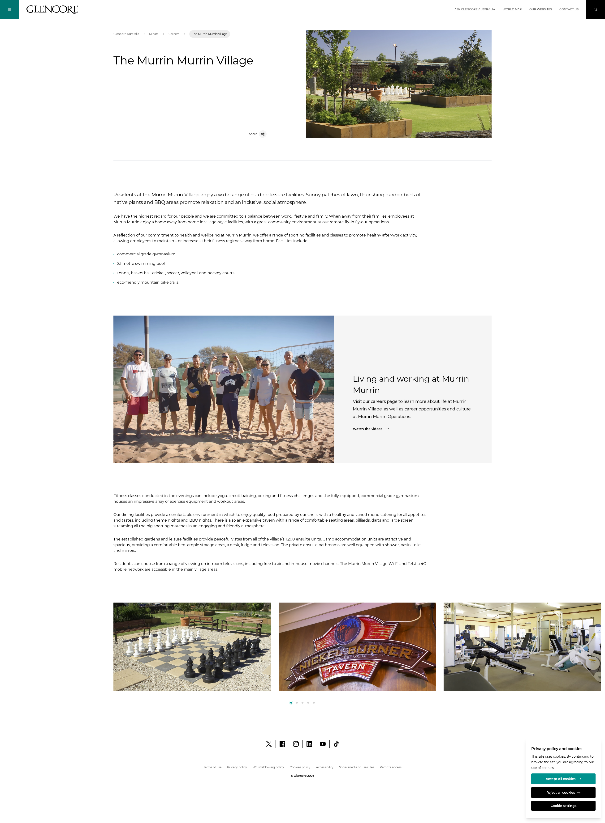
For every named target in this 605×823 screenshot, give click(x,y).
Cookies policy (300, 767)
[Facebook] (282, 744)
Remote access (391, 767)
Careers (174, 34)
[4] (314, 703)
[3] (308, 703)
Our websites (540, 9)
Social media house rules (356, 767)
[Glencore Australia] (52, 9)
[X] (269, 744)
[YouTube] (323, 744)
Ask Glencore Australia (474, 9)
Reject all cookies (560, 792)
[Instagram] (296, 744)
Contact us (569, 9)
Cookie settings (563, 806)
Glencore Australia (126, 34)
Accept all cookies (560, 779)
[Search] (595, 9)
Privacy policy (237, 767)
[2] (302, 703)
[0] (291, 703)
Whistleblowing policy (268, 767)
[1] (297, 703)
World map (512, 9)
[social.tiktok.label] (336, 744)
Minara (154, 34)
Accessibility (324, 767)
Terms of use (212, 767)
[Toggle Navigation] (9, 9)
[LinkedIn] (309, 744)
